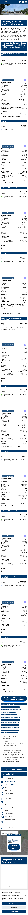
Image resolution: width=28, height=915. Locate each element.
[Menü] (26, 2)
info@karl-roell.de (10, 781)
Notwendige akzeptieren (14, 903)
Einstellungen (14, 907)
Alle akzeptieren (14, 911)
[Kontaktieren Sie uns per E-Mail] (23, 2)
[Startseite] (4, 1)
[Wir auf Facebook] (20, 2)
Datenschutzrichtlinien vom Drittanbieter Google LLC (13, 841)
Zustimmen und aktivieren (14, 847)
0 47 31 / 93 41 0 (9, 784)
